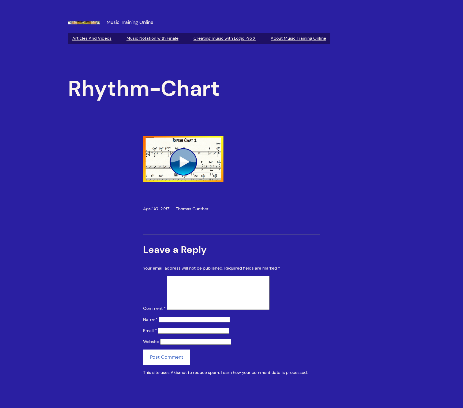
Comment (154, 308)
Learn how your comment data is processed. (264, 372)
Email (150, 330)
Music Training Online (130, 22)
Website (151, 341)
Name (150, 319)
